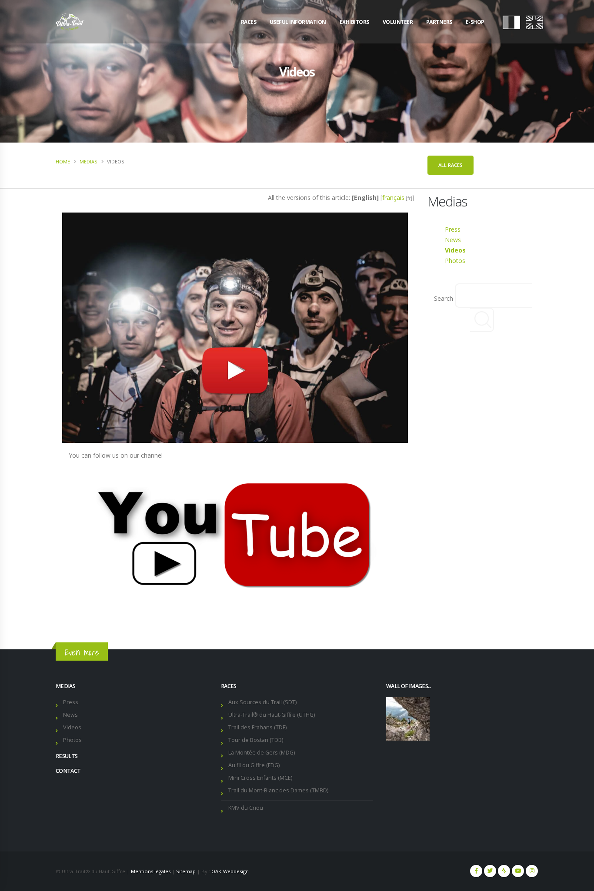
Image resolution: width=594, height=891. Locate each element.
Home (63, 161)
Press (453, 229)
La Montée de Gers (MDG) (261, 752)
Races (249, 22)
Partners (439, 22)
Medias (88, 161)
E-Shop (475, 22)
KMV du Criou (245, 807)
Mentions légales (150, 871)
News (453, 240)
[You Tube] (518, 871)
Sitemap (186, 871)
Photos (455, 260)
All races (450, 165)
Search (443, 298)
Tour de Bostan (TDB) (255, 740)
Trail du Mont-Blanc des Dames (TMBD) (278, 790)
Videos (455, 250)
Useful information (298, 22)
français (393, 197)
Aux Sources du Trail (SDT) (262, 702)
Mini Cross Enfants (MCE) (260, 777)
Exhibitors (354, 22)
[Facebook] (476, 871)
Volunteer (398, 22)
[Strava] (504, 871)
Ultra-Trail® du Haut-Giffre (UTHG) (271, 714)
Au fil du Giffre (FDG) (254, 765)
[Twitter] (490, 871)
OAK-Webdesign (230, 871)
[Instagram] (532, 871)
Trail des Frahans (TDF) (257, 727)
